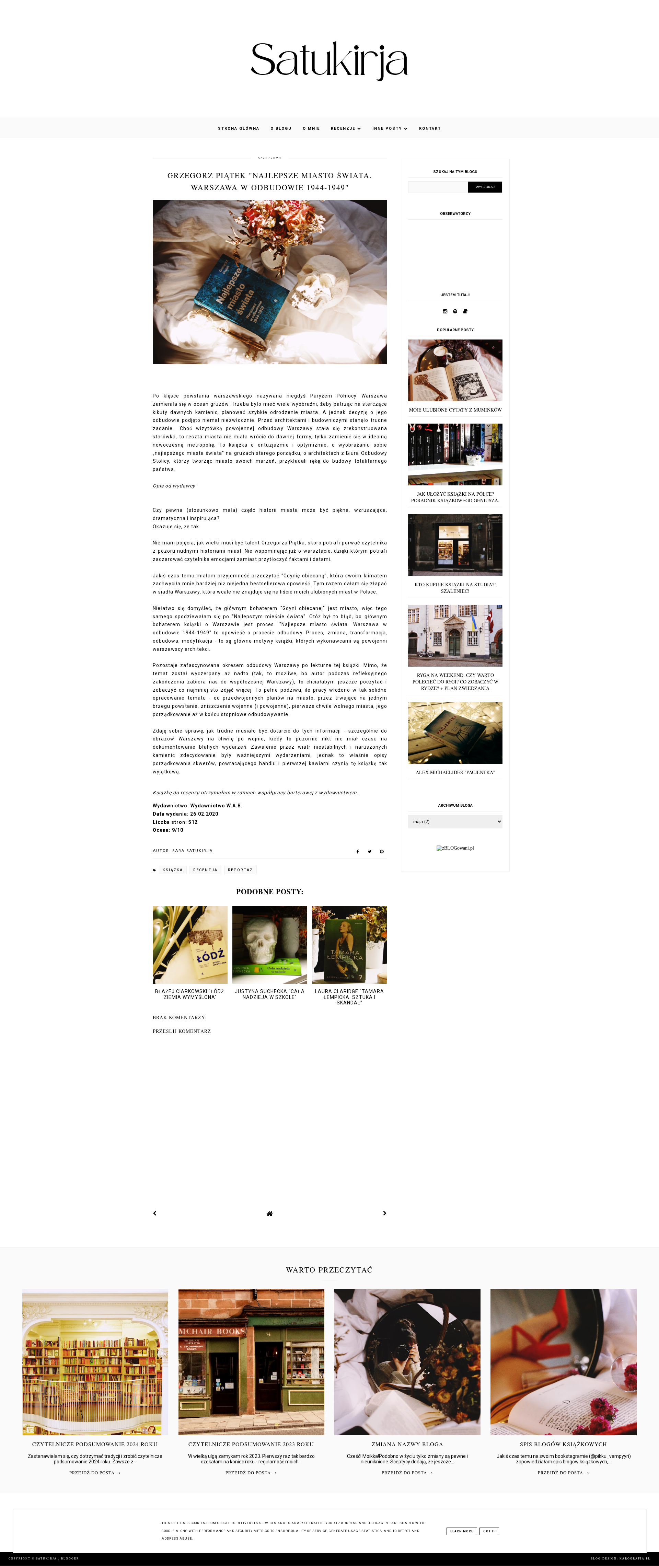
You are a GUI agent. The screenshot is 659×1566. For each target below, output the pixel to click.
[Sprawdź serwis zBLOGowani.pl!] (455, 848)
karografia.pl (635, 1558)
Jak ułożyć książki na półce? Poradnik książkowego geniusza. (455, 497)
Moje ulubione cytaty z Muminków (455, 409)
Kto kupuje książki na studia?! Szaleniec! (455, 587)
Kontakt (430, 128)
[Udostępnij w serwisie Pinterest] (382, 853)
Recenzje (344, 128)
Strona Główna (238, 128)
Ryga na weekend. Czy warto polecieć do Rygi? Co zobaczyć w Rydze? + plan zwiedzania (455, 681)
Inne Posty (388, 128)
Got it (489, 1531)
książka (173, 870)
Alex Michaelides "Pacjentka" (455, 772)
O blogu (281, 128)
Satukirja (47, 1558)
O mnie (311, 128)
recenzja (205, 870)
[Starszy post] (385, 1213)
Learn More (461, 1531)
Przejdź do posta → (95, 1473)
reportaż (240, 870)
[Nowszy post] (155, 1213)
